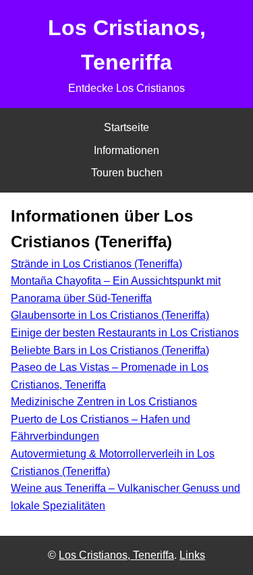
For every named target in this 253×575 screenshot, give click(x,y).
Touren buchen (127, 172)
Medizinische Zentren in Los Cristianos (104, 401)
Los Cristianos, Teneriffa (116, 555)
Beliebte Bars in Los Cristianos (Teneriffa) (110, 350)
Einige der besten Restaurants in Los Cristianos (125, 333)
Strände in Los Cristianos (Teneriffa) (96, 264)
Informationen (126, 150)
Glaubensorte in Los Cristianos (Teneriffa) (110, 315)
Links (192, 555)
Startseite (126, 127)
